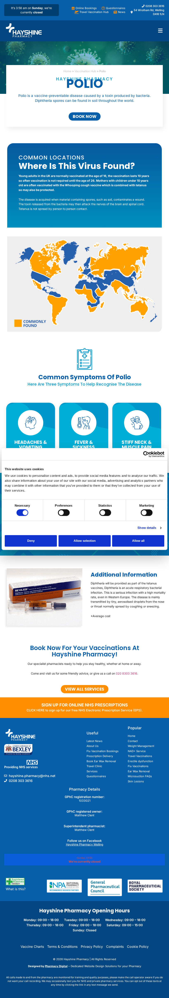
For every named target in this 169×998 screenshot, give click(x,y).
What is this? (16, 889)
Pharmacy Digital (56, 966)
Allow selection (85, 540)
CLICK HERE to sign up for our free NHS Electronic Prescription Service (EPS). (85, 710)
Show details (146, 528)
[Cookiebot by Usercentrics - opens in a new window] (146, 454)
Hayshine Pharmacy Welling (84, 844)
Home (67, 71)
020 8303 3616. (127, 673)
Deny (31, 540)
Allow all (138, 540)
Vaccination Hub (85, 71)
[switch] (64, 512)
